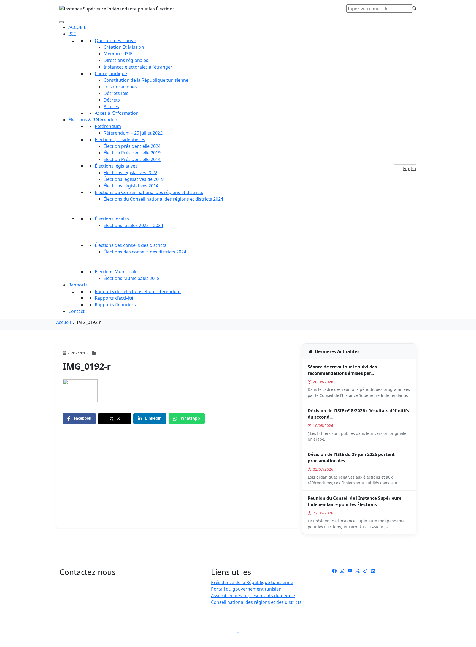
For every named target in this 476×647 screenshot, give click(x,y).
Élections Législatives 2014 (131, 186)
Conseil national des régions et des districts (256, 602)
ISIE (72, 34)
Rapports (78, 285)
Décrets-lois (116, 93)
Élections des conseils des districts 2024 (145, 252)
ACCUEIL (77, 27)
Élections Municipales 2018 (131, 278)
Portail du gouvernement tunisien (246, 589)
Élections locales (112, 219)
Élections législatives (116, 166)
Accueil (63, 322)
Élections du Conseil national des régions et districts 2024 (163, 199)
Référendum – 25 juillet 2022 (133, 133)
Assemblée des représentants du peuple (253, 596)
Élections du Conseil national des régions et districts (149, 192)
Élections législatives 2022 (130, 173)
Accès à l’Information (117, 113)
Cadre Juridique (111, 73)
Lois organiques (120, 87)
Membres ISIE (118, 54)
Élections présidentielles (120, 140)
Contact (76, 311)
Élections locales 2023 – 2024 (133, 225)
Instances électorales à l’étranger (138, 67)
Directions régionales (126, 60)
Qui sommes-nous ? (115, 40)
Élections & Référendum (93, 120)
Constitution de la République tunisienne (146, 80)
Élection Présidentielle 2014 (132, 159)
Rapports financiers (115, 305)
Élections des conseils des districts (130, 245)
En (413, 168)
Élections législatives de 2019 (134, 179)
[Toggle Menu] (62, 22)
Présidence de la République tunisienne (252, 582)
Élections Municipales (117, 272)
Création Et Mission (124, 47)
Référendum (108, 126)
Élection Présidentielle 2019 (132, 153)
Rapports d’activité (114, 298)
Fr (405, 168)
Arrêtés (111, 106)
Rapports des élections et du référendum (138, 291)
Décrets (112, 100)
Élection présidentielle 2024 (132, 146)
